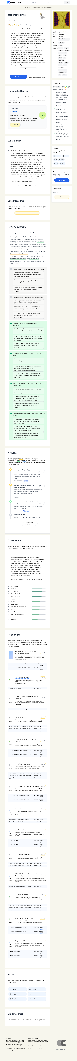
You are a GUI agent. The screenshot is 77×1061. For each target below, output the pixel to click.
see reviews (35, 25)
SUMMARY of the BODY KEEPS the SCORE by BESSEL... (29, 496)
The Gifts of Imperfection (23, 764)
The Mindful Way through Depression (27, 786)
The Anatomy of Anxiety (22, 854)
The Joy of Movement (21, 895)
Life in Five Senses (20, 717)
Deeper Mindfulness (21, 941)
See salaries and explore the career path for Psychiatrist (26, 579)
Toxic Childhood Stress (22, 677)
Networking (26, 510)
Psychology (25, 480)
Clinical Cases (19, 809)
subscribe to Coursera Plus (37, 76)
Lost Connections (20, 830)
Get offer (16, 125)
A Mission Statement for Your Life (25, 918)
